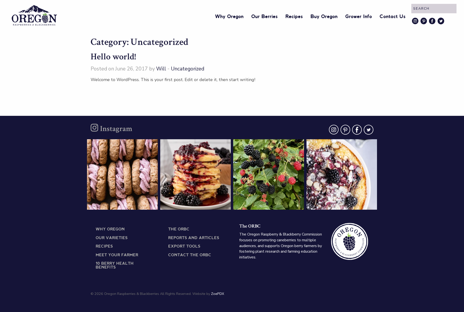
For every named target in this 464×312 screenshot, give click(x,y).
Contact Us (393, 16)
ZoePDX (217, 293)
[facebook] (356, 130)
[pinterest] (344, 130)
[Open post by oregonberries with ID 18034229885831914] (268, 174)
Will (161, 68)
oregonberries (121, 145)
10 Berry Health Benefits (115, 265)
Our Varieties (112, 238)
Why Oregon (229, 16)
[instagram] (333, 130)
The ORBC (178, 229)
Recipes (294, 16)
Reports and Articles (193, 238)
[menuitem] (229, 15)
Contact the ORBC (189, 255)
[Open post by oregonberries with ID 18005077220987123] (195, 174)
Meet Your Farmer (117, 255)
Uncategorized (187, 68)
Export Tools (184, 246)
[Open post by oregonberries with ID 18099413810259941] (341, 174)
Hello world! (113, 56)
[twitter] (367, 130)
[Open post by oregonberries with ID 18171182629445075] (122, 174)
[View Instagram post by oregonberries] (153, 204)
